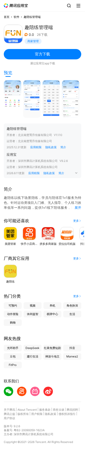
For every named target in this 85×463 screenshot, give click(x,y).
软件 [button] (16, 17)
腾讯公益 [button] (9, 414)
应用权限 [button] (36, 147)
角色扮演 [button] (72, 305)
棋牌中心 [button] (52, 314)
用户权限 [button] (36, 414)
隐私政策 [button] (51, 147)
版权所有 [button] (23, 414)
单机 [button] (52, 305)
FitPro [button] (13, 365)
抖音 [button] (72, 348)
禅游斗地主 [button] (52, 356)
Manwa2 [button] (72, 356)
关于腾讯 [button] (9, 409)
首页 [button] (6, 17)
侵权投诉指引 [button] (67, 414)
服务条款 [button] (45, 409)
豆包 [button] (13, 356)
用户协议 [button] (9, 418)
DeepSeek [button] (32, 348)
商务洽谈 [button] (58, 409)
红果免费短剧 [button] (52, 348)
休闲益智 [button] (32, 314)
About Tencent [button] (27, 409)
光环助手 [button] (12, 348)
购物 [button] (13, 322)
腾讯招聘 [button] (72, 409)
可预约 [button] (12, 305)
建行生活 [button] (32, 356)
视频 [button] (32, 305)
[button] (16, 5)
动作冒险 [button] (12, 314)
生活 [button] (72, 314)
